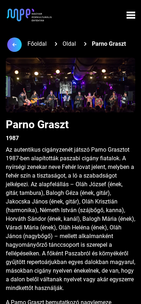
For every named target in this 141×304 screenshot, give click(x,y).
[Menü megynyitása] (131, 15)
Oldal (69, 43)
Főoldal (37, 43)
